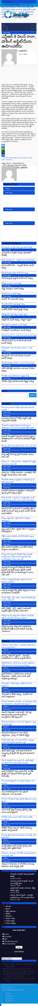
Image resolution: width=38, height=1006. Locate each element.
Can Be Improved (11, 941)
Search (4, 391)
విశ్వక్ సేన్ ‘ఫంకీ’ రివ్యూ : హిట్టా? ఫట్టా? (17, 319)
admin (23, 50)
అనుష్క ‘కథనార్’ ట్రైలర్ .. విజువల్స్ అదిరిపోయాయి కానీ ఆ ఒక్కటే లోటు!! (18, 199)
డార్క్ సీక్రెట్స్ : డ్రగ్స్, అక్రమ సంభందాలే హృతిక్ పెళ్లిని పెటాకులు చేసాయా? (16, 609)
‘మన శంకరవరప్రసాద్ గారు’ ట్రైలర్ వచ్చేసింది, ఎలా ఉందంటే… (15, 792)
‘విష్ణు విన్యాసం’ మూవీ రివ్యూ (13, 288)
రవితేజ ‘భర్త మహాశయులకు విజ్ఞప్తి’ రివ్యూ (18, 381)
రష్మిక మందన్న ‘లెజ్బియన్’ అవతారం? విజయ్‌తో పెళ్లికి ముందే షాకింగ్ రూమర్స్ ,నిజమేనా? (17, 628)
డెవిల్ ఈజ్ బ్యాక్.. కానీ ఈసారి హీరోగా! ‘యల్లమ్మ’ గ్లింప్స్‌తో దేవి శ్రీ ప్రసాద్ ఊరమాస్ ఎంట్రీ (18, 753)
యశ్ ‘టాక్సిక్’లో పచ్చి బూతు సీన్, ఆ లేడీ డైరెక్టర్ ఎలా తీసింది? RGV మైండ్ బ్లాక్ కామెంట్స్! (17, 773)
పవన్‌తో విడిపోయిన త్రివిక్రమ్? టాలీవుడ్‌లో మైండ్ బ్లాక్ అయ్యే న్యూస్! (18, 491)
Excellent (7, 937)
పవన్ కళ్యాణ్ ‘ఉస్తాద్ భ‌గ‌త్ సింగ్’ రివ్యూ (17, 278)
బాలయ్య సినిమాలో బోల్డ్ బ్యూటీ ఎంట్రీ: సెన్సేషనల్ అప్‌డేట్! (17, 419)
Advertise (9, 998)
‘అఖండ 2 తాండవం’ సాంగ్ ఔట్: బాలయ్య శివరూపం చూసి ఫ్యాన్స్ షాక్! (18, 865)
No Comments (9, 944)
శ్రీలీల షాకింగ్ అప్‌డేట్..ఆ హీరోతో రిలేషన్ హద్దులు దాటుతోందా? (17, 548)
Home (8, 994)
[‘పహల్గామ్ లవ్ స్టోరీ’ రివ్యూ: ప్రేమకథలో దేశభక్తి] (5, 876)
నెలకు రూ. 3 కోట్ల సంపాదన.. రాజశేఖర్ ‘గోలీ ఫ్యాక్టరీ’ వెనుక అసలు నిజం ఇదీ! (19, 473)
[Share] (19, 155)
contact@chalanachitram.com (13, 990)
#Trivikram (9, 159)
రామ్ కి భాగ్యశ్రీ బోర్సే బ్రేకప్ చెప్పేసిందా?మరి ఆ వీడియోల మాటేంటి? (18, 591)
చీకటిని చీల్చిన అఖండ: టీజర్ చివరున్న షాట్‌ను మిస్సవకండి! (17, 829)
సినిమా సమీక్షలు (7, 250)
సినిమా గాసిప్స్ (6, 412)
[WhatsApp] (19, 148)
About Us (9, 996)
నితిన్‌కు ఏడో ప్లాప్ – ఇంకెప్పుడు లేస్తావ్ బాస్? (13, 163)
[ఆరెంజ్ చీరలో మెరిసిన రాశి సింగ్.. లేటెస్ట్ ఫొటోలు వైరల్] (5, 890)
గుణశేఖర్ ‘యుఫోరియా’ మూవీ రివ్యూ (16, 330)
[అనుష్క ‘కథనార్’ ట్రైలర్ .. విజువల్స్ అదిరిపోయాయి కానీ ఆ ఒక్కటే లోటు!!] (5, 897)
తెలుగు (8, 909)
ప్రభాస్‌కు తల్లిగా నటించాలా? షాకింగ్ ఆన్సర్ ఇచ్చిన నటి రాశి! (17, 214)
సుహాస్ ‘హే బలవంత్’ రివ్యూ (12, 299)
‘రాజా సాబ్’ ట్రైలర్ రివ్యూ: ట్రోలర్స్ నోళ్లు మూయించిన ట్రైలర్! (17, 810)
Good (6, 934)
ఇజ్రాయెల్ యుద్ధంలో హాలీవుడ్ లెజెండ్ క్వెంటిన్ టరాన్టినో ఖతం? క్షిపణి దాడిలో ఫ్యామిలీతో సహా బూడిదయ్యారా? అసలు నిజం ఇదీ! (17, 571)
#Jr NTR (5, 158)
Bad (5, 939)
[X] (19, 152)
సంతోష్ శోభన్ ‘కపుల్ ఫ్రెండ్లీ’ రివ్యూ (15, 309)
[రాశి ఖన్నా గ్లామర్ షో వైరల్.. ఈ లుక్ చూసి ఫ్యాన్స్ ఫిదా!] (5, 883)
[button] (5, 28)
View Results (19, 951)
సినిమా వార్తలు (6, 32)
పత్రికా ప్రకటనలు (11, 911)
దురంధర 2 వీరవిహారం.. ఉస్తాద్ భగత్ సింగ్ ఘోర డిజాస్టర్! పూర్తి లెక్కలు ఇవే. (18, 229)
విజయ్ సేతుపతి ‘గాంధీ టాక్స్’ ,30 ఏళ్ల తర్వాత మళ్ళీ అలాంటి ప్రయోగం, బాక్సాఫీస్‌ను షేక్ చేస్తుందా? (16, 714)
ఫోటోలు (8, 914)
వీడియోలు (8, 188)
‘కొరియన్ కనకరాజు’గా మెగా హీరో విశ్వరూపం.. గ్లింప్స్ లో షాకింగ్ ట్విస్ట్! (15, 733)
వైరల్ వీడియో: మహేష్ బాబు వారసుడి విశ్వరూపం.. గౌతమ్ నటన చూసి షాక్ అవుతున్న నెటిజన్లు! (16, 676)
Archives (5, 955)
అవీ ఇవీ (8, 906)
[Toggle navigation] (6, 25)
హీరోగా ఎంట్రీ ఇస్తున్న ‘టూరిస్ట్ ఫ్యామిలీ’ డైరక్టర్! (15, 165)
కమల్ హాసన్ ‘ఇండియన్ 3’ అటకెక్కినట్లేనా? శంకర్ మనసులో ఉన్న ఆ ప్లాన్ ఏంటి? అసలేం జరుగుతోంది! (19, 510)
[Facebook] (19, 145)
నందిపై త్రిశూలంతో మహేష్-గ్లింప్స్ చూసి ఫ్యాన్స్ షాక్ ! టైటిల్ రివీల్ (17, 847)
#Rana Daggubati (14, 158)
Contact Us (10, 1001)
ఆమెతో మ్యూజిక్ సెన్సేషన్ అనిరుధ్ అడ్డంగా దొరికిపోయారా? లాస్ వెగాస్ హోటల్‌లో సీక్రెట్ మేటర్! (18, 438)
